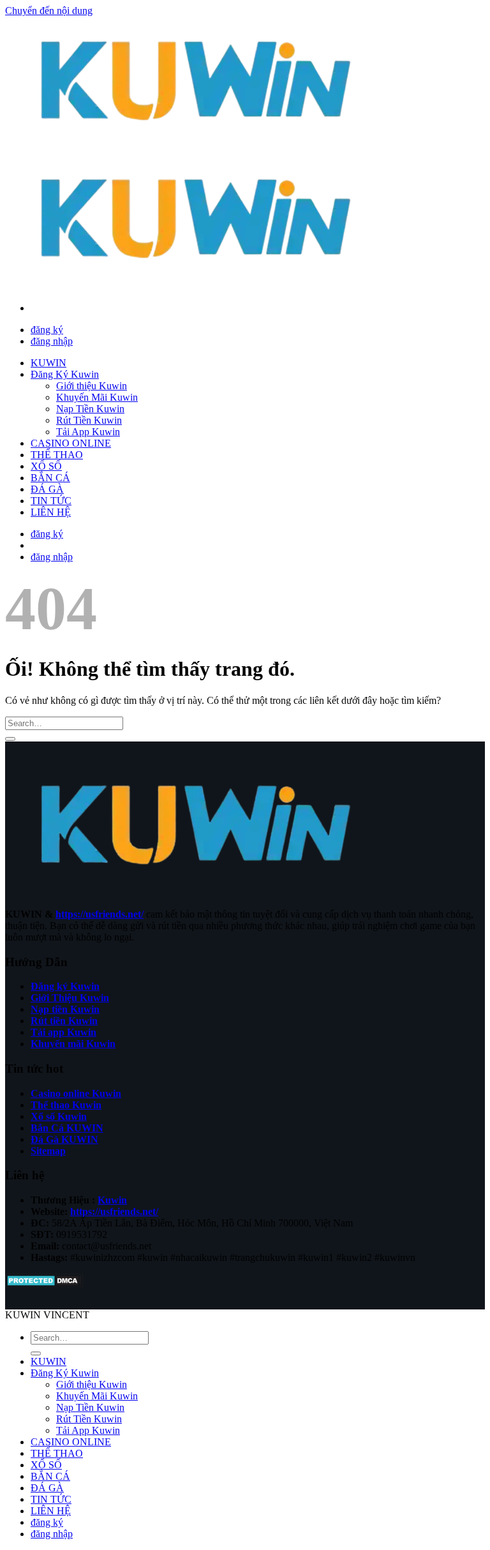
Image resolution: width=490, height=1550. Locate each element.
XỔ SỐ (46, 466)
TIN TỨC (51, 500)
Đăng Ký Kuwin (65, 374)
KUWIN (48, 362)
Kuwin (112, 1200)
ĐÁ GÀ (47, 489)
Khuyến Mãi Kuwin (97, 397)
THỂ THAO (57, 454)
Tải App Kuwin (88, 431)
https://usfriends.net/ (100, 914)
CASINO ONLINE (71, 443)
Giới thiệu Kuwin (91, 385)
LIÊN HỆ (51, 512)
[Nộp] (10, 739)
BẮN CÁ (50, 477)
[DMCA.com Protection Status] (44, 1284)
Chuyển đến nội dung (49, 10)
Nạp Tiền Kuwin (90, 408)
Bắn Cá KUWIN (67, 1127)
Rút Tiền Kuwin (89, 420)
